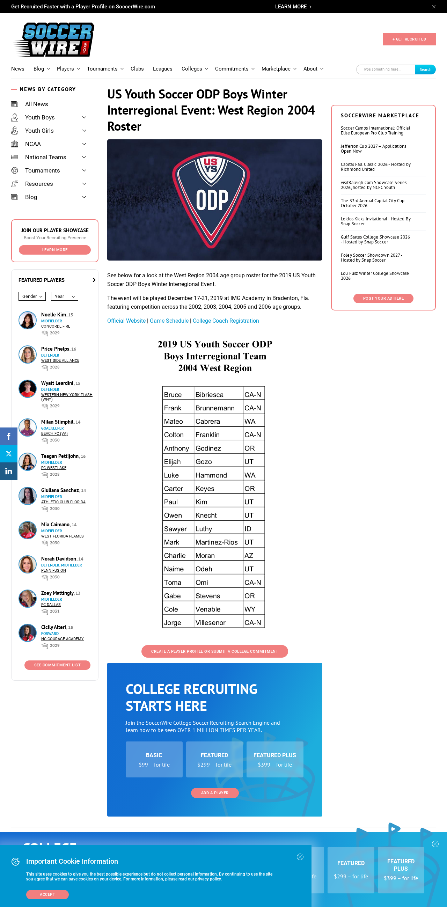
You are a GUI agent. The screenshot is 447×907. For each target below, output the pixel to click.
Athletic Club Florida (63, 502)
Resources (39, 183)
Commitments (232, 69)
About (310, 69)
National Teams (45, 157)
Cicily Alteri (54, 627)
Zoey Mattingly (58, 593)
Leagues (163, 69)
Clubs (137, 69)
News (17, 69)
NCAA (33, 143)
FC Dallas (51, 604)
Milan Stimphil (58, 421)
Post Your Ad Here (383, 298)
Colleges (192, 69)
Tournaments (102, 69)
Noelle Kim (54, 314)
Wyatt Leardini (58, 383)
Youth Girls (39, 130)
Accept (47, 894)
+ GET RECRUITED (409, 39)
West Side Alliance (60, 360)
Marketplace (276, 69)
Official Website (126, 320)
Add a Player (215, 793)
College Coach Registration (226, 320)
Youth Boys (40, 117)
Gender (29, 296)
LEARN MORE (291, 6)
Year (59, 296)
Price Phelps (56, 348)
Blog (39, 69)
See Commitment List (57, 665)
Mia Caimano (56, 524)
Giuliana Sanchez (60, 490)
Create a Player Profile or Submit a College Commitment (214, 651)
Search (426, 69)
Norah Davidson (59, 558)
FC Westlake (53, 468)
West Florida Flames (62, 536)
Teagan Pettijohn (60, 456)
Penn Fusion (53, 570)
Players (65, 69)
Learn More (55, 250)
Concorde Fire (55, 326)
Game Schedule (169, 320)
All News (36, 104)
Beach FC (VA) (54, 433)
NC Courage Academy (62, 639)
